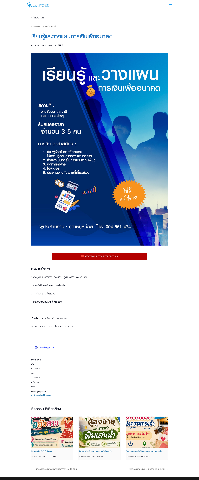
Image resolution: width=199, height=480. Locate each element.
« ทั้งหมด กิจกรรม (39, 17)
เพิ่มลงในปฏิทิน (45, 347)
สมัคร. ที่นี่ (113, 256)
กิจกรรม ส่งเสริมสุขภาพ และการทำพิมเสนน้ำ (95, 451)
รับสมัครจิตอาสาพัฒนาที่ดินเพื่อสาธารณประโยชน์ (55, 469)
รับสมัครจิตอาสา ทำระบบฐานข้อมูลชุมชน (147, 469)
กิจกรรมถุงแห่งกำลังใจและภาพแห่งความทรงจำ (144, 451)
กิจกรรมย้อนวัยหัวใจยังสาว (41, 451)
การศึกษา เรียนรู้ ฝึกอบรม (41, 395)
